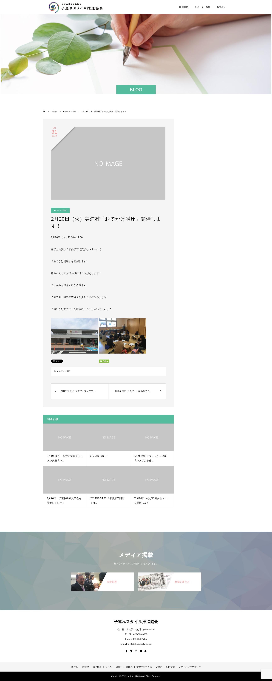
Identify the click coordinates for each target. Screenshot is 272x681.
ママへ (108, 666)
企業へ (119, 666)
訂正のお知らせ (99, 456)
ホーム (74, 666)
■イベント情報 (60, 210)
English (85, 666)
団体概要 (183, 7)
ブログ (159, 666)
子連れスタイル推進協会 (136, 621)
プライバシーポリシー (190, 666)
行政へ (129, 666)
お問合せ (221, 7)
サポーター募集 (202, 7)
